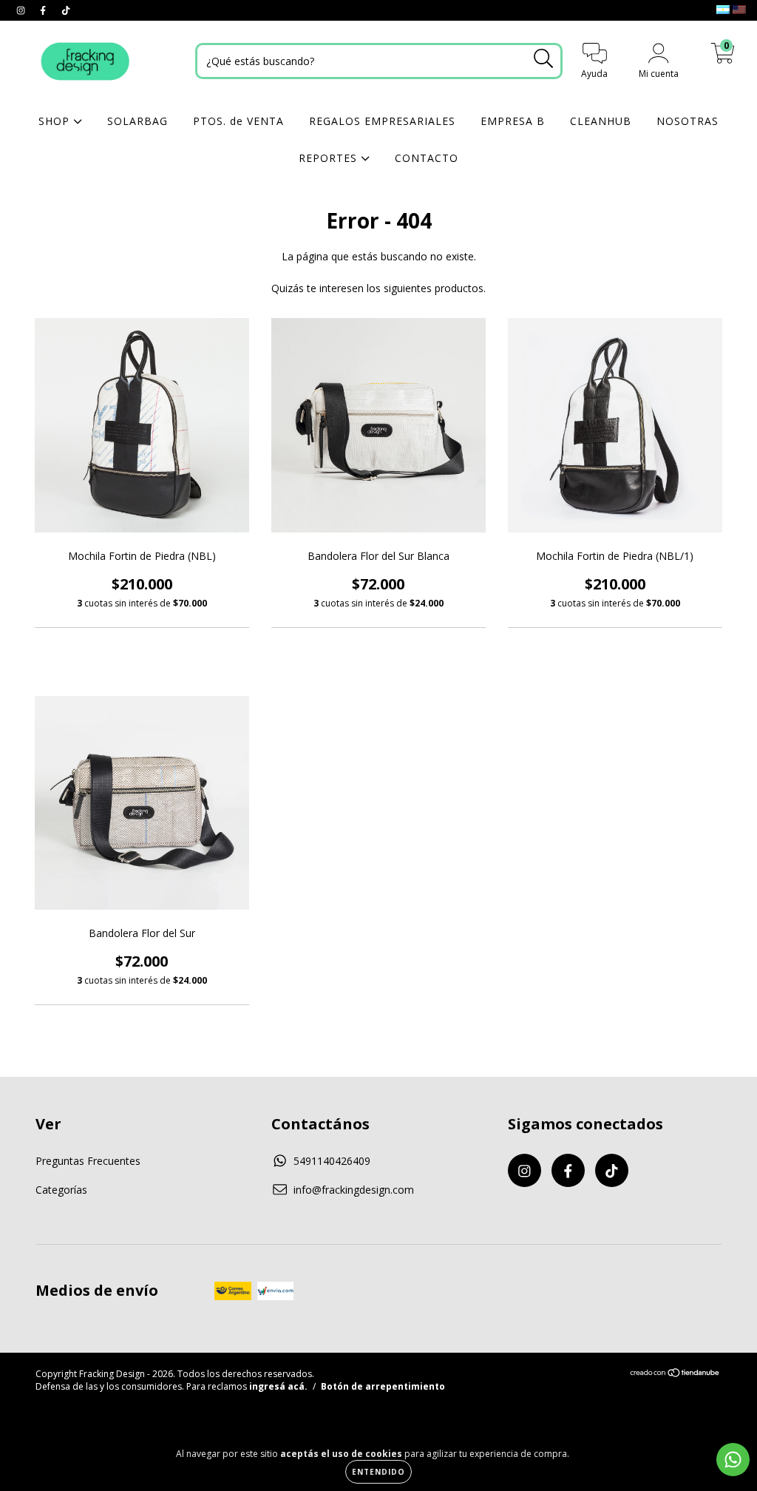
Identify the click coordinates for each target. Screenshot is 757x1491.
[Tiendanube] (675, 1374)
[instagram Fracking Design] (22, 10)
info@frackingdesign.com (353, 1190)
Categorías (61, 1190)
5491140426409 (331, 1161)
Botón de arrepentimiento (383, 1386)
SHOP (55, 121)
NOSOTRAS (687, 121)
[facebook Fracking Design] (44, 10)
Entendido (378, 1472)
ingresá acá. (278, 1386)
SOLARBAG (137, 121)
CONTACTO (426, 158)
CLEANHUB (600, 121)
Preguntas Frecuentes (87, 1161)
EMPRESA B (513, 121)
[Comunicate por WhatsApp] (733, 1459)
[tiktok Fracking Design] (65, 10)
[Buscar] (543, 58)
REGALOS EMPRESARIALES (382, 121)
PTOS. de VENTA (238, 121)
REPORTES (330, 158)
